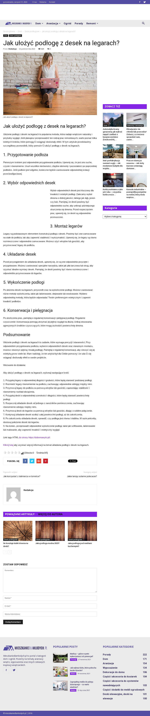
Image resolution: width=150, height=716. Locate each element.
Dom (38, 23)
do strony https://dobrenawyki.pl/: (34, 437)
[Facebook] (140, 2)
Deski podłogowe (15, 36)
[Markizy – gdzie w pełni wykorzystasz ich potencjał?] (60, 658)
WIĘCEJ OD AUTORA (50, 514)
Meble (129, 157)
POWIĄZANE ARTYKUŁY (20, 514)
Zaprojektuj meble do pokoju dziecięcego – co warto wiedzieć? (81, 684)
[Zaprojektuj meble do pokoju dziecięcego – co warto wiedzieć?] (60, 686)
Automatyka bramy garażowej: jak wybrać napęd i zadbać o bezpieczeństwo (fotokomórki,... (112, 134)
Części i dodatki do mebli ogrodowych (123, 689)
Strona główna (9, 31)
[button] (143, 23)
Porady (79, 23)
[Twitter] (144, 2)
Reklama (43, 2)
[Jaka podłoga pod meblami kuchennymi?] (82, 531)
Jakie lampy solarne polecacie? (82, 476)
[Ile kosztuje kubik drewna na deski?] (17, 531)
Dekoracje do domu (114, 672)
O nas (34, 2)
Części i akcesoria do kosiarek (120, 676)
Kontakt (52, 2)
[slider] (12, 452)
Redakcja (12, 49)
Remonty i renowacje (135, 126)
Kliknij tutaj (8, 445)
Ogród (67, 23)
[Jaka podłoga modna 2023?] (50, 531)
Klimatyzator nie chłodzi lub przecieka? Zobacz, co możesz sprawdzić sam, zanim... (136, 134)
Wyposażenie (109, 186)
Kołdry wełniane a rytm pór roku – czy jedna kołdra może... (113, 192)
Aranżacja (52, 23)
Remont (91, 23)
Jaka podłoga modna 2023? (47, 543)
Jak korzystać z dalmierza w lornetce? (21, 476)
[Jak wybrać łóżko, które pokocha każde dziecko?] (60, 672)
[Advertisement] (75, 12)
